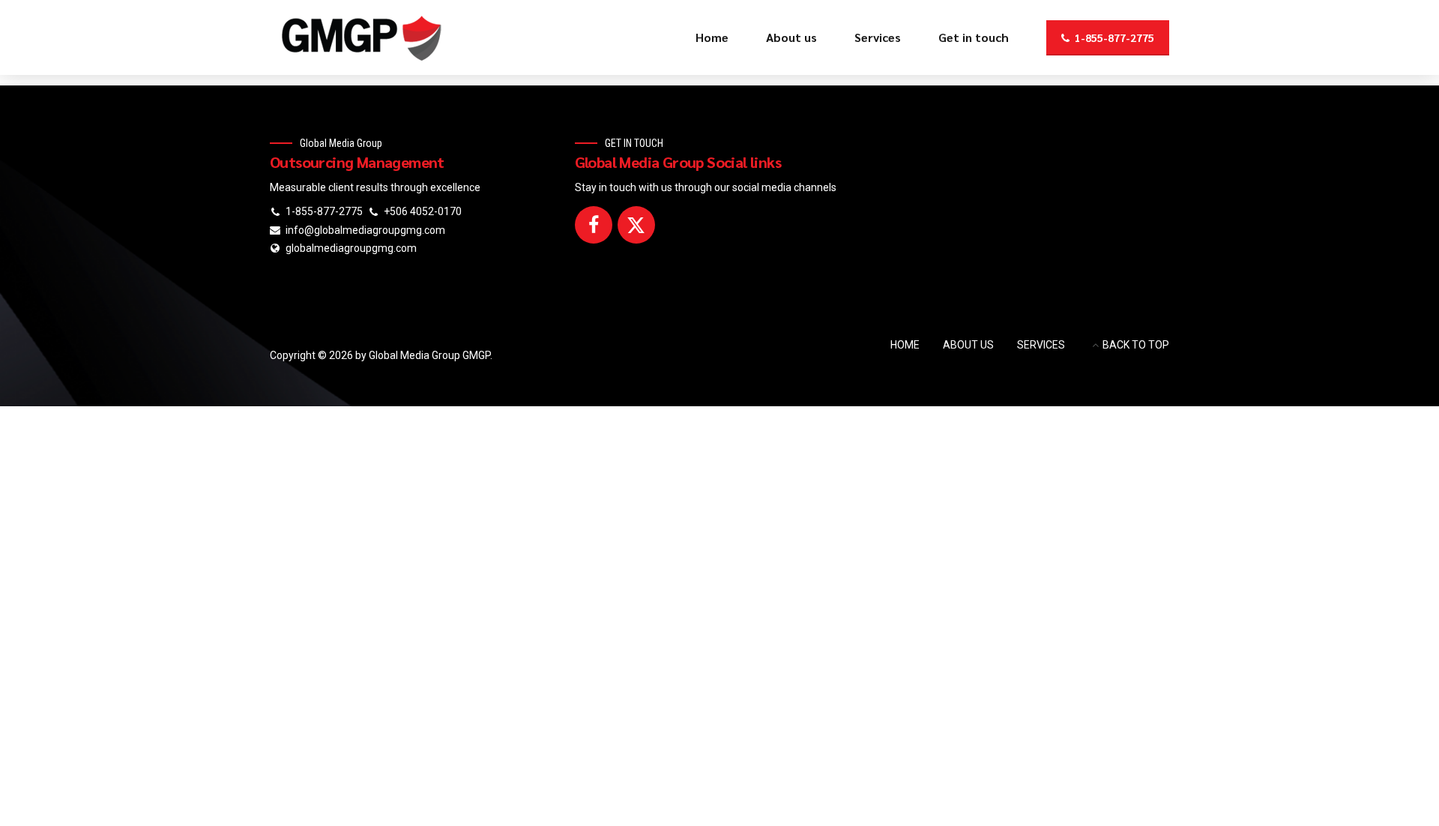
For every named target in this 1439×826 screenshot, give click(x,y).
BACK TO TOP (1135, 345)
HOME (905, 345)
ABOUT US (968, 345)
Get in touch (973, 37)
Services (877, 37)
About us (791, 37)
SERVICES (1041, 345)
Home (712, 37)
